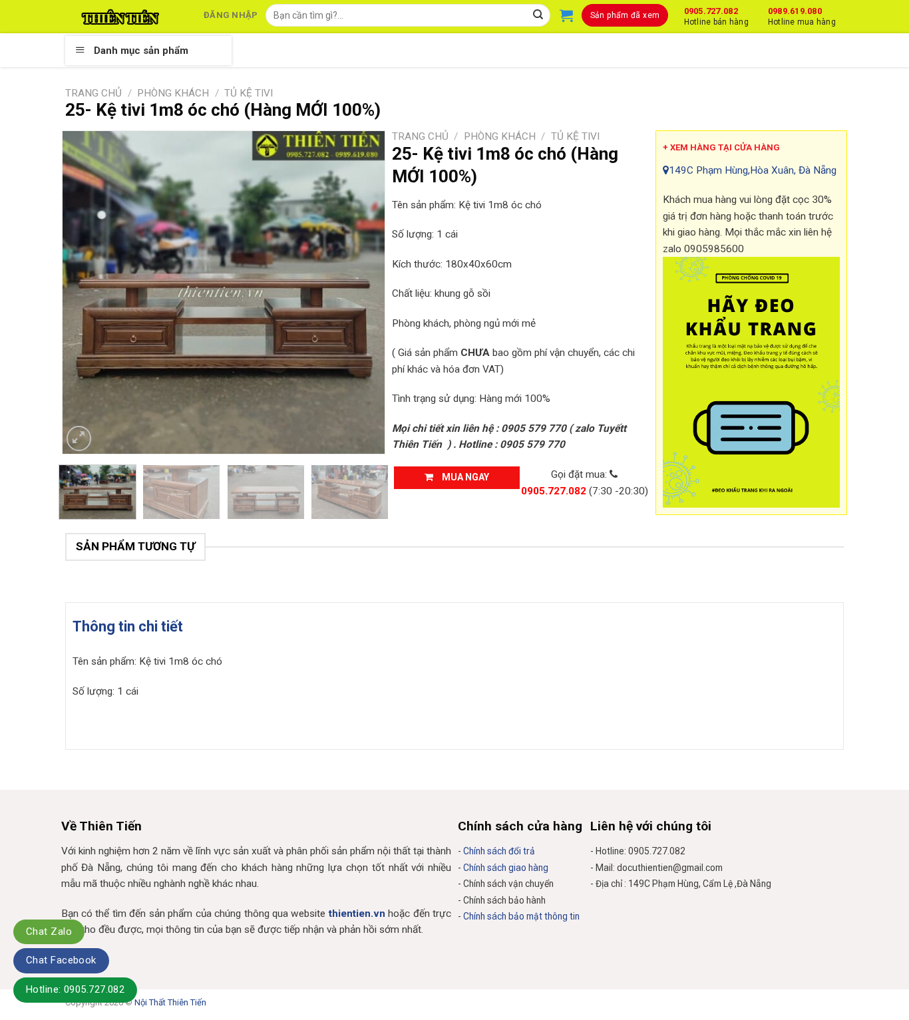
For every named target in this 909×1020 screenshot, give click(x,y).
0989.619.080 (802, 14)
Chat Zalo (49, 931)
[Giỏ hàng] (566, 15)
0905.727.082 (716, 14)
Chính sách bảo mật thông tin (521, 916)
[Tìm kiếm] (539, 15)
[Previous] (85, 292)
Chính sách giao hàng (505, 867)
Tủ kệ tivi (248, 93)
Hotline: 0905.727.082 (75, 989)
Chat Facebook (61, 960)
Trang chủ (93, 93)
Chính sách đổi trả (499, 851)
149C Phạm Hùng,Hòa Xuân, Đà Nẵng (752, 170)
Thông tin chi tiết (128, 626)
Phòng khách (173, 93)
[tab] (128, 626)
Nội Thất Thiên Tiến (170, 1002)
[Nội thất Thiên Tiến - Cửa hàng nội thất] (120, 17)
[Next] (362, 292)
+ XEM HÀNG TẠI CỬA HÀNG (721, 147)
